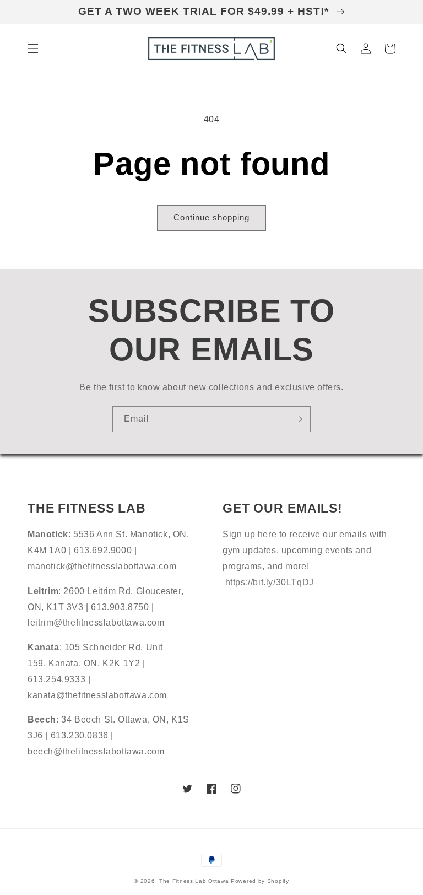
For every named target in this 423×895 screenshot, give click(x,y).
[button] (33, 48)
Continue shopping (211, 217)
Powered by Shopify (260, 881)
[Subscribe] (298, 419)
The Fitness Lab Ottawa (194, 881)
